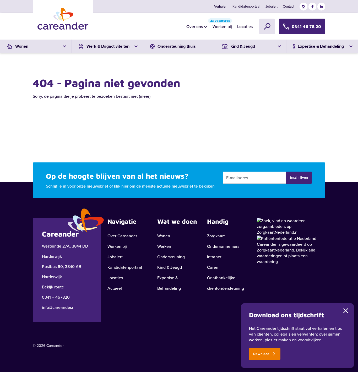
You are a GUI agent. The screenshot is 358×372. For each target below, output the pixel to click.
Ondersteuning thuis (177, 46)
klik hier (121, 186)
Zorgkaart (216, 236)
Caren (212, 267)
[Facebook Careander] (312, 6)
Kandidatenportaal (246, 6)
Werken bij (221, 25)
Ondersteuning (171, 257)
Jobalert (271, 6)
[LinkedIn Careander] (321, 6)
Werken (164, 246)
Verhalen (220, 6)
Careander (266, 244)
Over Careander (122, 236)
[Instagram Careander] (303, 6)
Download (261, 354)
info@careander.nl (58, 307)
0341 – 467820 (56, 297)
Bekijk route (53, 287)
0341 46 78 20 (306, 26)
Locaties (245, 26)
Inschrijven (299, 177)
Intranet (214, 257)
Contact (288, 6)
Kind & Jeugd (169, 267)
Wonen (163, 236)
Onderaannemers (223, 246)
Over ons (194, 26)
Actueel (114, 288)
